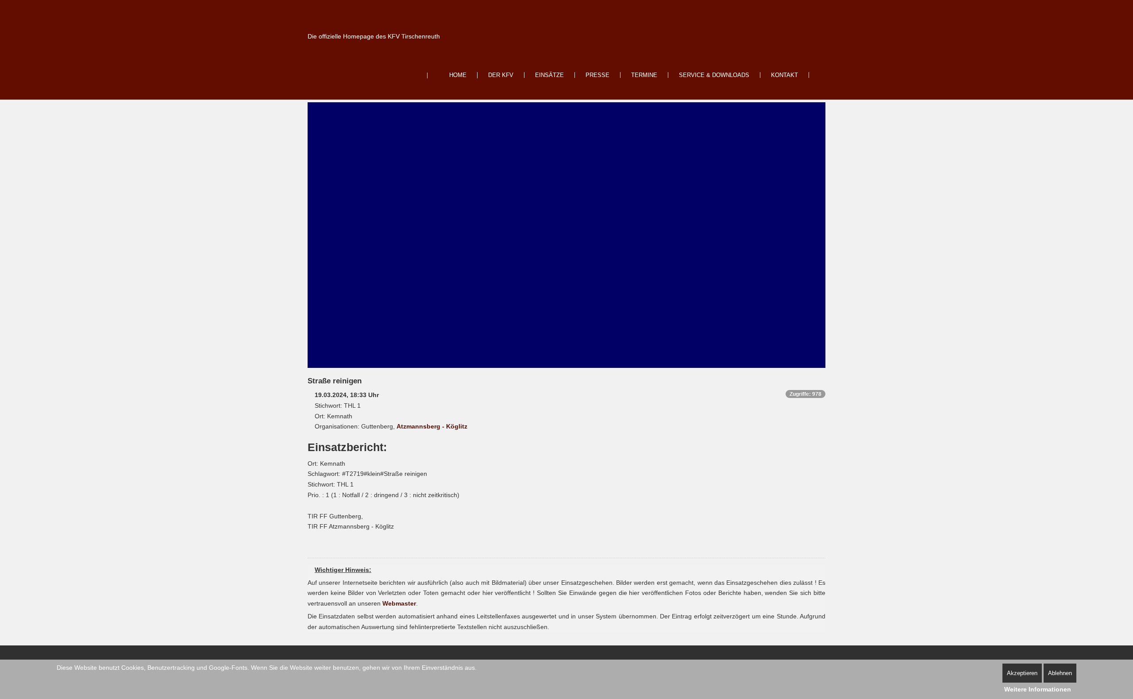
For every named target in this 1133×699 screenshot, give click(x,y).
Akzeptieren (1022, 673)
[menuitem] (452, 75)
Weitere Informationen (1037, 689)
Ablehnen (1060, 673)
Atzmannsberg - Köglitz (432, 426)
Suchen (821, 75)
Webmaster (399, 603)
